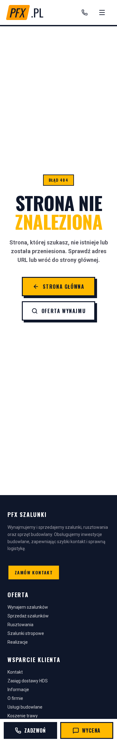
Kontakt (15, 672)
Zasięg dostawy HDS (27, 680)
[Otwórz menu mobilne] (102, 12)
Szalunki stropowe (25, 633)
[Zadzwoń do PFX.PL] (84, 12)
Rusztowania (20, 624)
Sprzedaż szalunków (28, 615)
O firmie (15, 698)
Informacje (18, 689)
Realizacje (17, 642)
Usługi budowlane (24, 707)
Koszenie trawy (22, 715)
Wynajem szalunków (27, 607)
